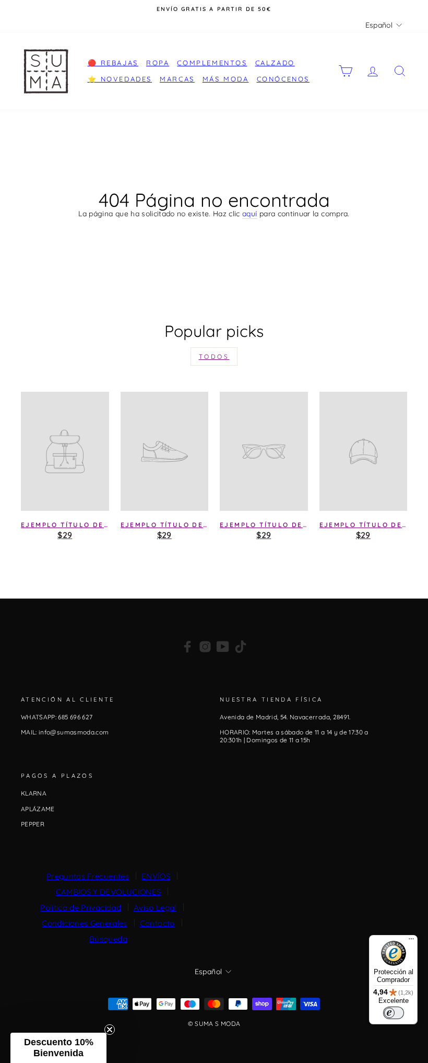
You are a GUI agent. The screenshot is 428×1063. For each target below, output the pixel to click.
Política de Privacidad (80, 908)
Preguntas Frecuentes (87, 876)
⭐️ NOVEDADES (120, 79)
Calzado (275, 63)
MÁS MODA (226, 79)
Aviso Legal (155, 908)
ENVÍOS (155, 876)
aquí (249, 213)
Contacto (157, 923)
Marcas (177, 79)
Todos (214, 356)
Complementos (212, 63)
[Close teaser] (109, 1029)
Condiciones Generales (84, 923)
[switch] (393, 1013)
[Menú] (411, 941)
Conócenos (283, 79)
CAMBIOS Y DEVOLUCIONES (108, 892)
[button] (58, 1048)
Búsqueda (108, 939)
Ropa (157, 63)
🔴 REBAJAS (113, 63)
